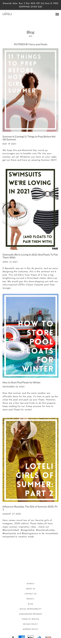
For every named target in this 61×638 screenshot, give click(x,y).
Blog (30, 604)
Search (30, 583)
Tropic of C (37, 274)
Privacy (30, 599)
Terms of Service (30, 619)
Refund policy (30, 624)
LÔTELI (7, 14)
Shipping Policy (30, 629)
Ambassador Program (30, 614)
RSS (30, 36)
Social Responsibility (31, 609)
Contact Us (30, 593)
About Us (30, 588)
